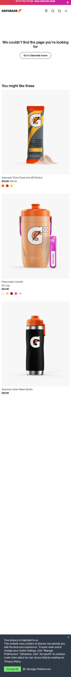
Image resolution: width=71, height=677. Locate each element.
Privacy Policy (12, 661)
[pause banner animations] (67, 2)
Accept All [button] (12, 669)
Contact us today (53, 2)
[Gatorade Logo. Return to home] (12, 11)
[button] (36, 669)
